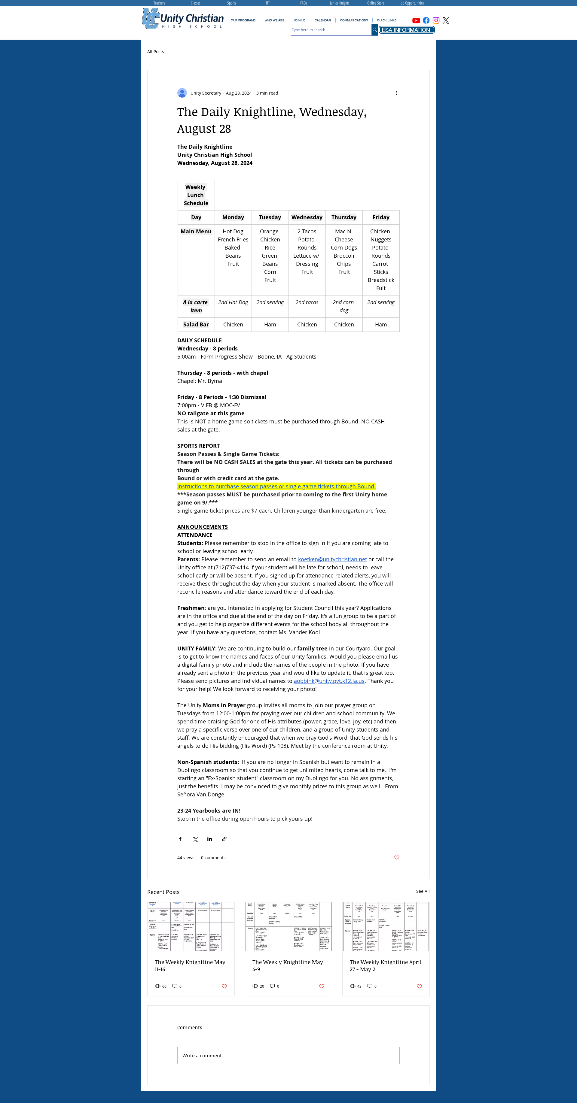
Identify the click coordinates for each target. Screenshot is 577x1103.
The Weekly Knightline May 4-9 (287, 965)
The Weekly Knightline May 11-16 (190, 965)
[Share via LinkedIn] (209, 839)
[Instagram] (436, 20)
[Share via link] (224, 839)
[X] (445, 20)
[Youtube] (416, 20)
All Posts (155, 51)
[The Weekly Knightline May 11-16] (191, 926)
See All (423, 891)
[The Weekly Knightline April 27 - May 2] (386, 926)
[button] (353, 20)
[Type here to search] (374, 29)
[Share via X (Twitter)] (195, 839)
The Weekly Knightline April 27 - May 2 (386, 965)
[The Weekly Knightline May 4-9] (288, 926)
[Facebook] (426, 20)
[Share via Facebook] (180, 839)
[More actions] (396, 92)
